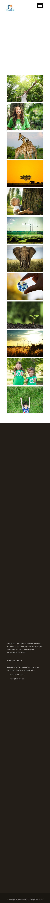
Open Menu (40, 5)
